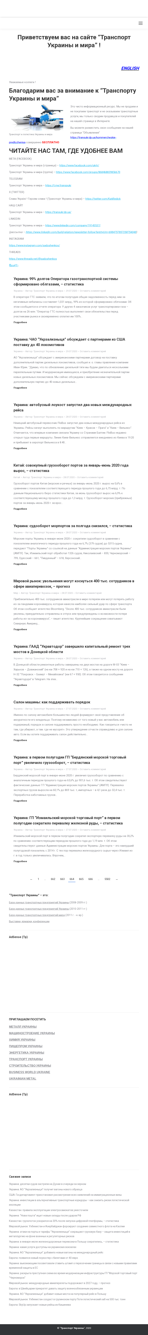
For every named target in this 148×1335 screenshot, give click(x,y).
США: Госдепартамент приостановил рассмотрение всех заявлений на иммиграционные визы (65, 1194)
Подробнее (20, 322)
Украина (18, 290)
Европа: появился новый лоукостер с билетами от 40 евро (43, 1257)
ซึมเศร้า (13, 265)
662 (53, 879)
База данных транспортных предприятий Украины (39, 902)
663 (62, 879)
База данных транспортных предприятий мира (37, 915)
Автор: (44, 290)
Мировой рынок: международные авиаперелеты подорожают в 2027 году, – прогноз (59, 1283)
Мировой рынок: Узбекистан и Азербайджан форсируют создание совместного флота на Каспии (67, 1226)
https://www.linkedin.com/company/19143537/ (73, 225)
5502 (107, 879)
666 (90, 879)
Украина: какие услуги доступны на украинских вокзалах (42, 1247)
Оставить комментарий (93, 290)
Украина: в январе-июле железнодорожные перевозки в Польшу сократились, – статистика (64, 1241)
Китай (17, 477)
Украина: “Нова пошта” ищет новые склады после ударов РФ (45, 1215)
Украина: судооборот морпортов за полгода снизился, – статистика (73, 526)
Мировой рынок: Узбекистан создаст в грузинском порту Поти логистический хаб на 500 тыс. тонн (67, 1299)
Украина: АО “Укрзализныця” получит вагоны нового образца (45, 1189)
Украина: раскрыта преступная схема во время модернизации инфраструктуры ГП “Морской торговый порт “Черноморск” (73, 1275)
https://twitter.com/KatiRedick (103, 198)
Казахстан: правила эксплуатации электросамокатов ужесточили (48, 1210)
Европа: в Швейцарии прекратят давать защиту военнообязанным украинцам (56, 1288)
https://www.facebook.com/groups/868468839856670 (88, 172)
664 (72, 879)
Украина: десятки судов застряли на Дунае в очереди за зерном (47, 1184)
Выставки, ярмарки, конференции (29, 921)
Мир (16, 593)
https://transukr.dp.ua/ (58, 212)
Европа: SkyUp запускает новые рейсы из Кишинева (40, 1304)
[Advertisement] (65, 8)
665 (81, 879)
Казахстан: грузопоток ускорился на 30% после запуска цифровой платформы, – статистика (64, 1220)
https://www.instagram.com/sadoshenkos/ (34, 245)
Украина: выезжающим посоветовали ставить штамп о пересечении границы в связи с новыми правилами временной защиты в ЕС (73, 1265)
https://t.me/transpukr (58, 185)
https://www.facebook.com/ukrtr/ (79, 165)
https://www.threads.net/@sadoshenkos (33, 258)
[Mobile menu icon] (140, 23)
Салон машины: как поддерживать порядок (52, 702)
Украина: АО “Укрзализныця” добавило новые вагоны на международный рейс (56, 1252)
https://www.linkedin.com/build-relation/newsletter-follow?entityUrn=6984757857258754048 (81, 232)
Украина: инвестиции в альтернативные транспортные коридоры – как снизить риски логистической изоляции (69, 1202)
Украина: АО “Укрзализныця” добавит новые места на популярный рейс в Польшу (57, 1293)
